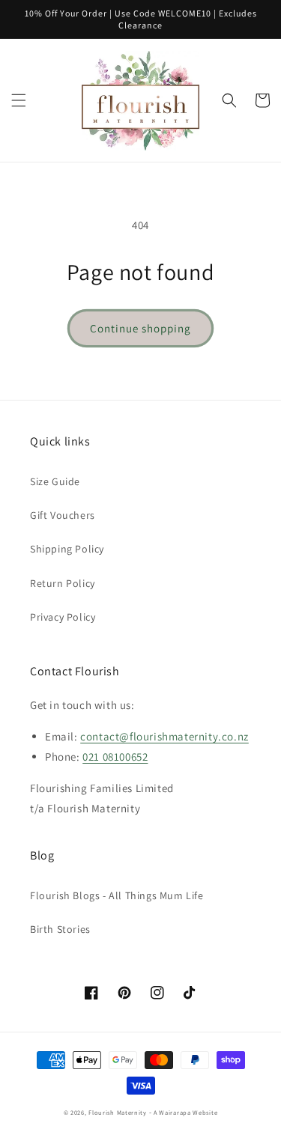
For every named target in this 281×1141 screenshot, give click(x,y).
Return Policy (62, 583)
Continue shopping (140, 328)
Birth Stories (60, 929)
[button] (18, 100)
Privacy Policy (62, 617)
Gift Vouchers (62, 515)
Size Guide (55, 481)
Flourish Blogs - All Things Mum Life (117, 895)
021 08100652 (115, 756)
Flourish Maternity (117, 1112)
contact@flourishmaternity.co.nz (164, 736)
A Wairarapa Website (185, 1112)
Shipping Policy (67, 549)
